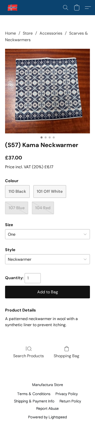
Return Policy (70, 401)
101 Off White (50, 191)
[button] (13, 7)
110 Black (17, 191)
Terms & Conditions (33, 394)
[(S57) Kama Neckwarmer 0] (47, 91)
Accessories (51, 33)
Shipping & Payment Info (34, 401)
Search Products (28, 355)
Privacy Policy (66, 394)
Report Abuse (47, 409)
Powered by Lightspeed (47, 417)
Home (10, 33)
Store (28, 33)
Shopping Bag (66, 355)
